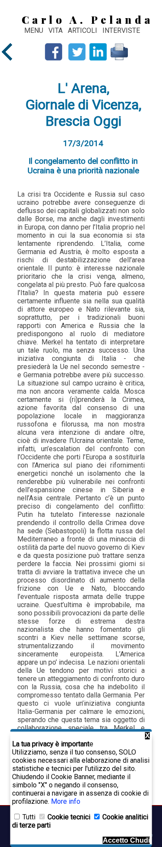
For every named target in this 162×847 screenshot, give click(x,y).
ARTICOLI (83, 30)
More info (65, 801)
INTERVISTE (121, 30)
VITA (56, 30)
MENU (33, 30)
